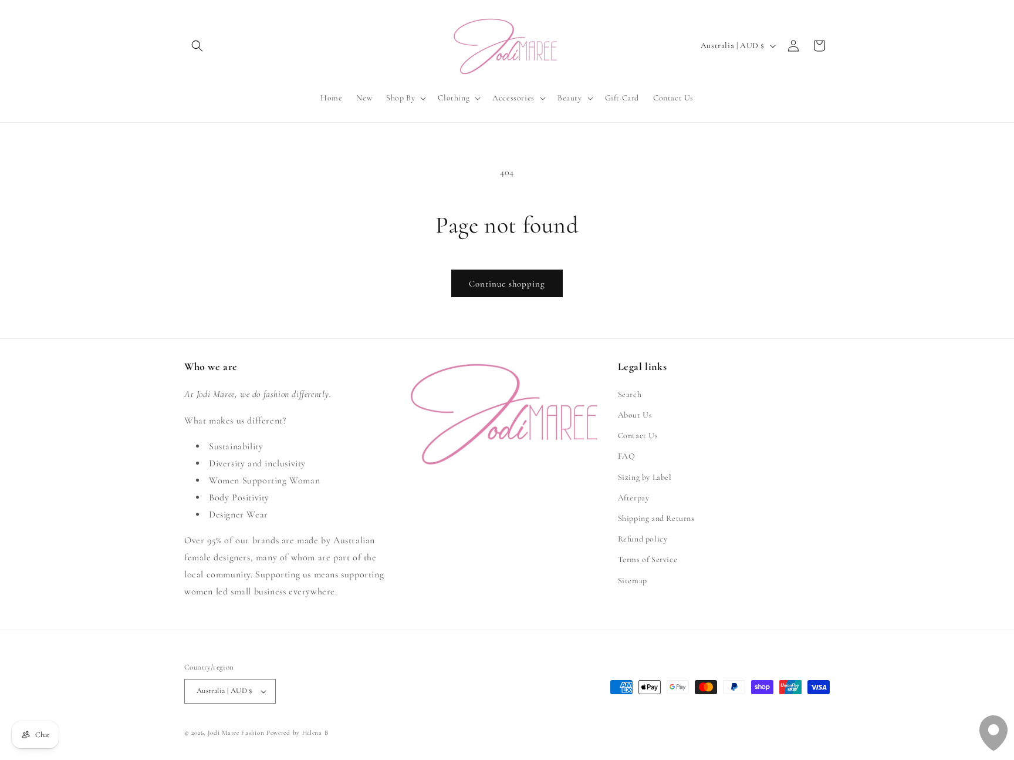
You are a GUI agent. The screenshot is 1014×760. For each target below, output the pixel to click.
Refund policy (643, 539)
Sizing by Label (645, 477)
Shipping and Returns (656, 518)
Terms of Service (648, 559)
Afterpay (634, 498)
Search (630, 394)
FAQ (627, 456)
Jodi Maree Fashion (236, 733)
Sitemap (632, 581)
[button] (197, 46)
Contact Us (638, 435)
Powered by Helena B (297, 733)
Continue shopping (507, 283)
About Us (635, 415)
